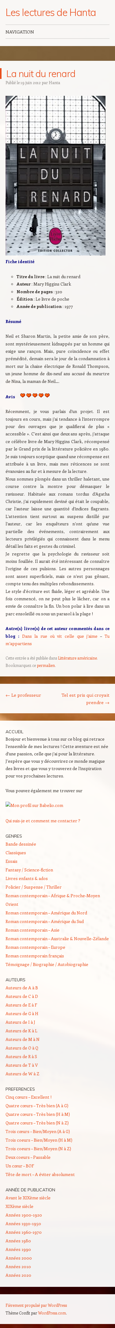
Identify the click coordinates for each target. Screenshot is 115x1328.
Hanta (54, 82)
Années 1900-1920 (24, 1215)
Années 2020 (18, 1275)
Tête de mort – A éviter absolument (40, 1174)
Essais (11, 861)
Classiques (16, 852)
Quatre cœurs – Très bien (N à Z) (37, 1123)
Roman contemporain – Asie (32, 930)
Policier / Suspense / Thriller (34, 887)
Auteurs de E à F (21, 1005)
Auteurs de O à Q (22, 1048)
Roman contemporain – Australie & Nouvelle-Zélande (57, 938)
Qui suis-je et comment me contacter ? (43, 821)
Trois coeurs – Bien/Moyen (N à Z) (38, 1148)
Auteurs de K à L (21, 1031)
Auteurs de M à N (23, 1039)
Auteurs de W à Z (22, 1074)
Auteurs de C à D (22, 996)
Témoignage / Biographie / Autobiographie (47, 964)
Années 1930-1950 (23, 1223)
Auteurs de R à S (21, 1056)
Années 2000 (19, 1258)
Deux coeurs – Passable (28, 1157)
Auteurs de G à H (22, 1013)
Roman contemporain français (35, 956)
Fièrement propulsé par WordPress (36, 1305)
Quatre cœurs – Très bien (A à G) (37, 1105)
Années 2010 (18, 1266)
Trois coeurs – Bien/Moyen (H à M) (39, 1140)
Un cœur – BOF (20, 1166)
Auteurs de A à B (22, 988)
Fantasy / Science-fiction (29, 870)
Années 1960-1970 (24, 1232)
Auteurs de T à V (22, 1065)
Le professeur (23, 695)
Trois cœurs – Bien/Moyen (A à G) (38, 1131)
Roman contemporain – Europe (35, 947)
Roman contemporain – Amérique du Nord (46, 913)
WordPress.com (52, 1312)
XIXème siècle (19, 1206)
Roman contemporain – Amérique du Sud (45, 921)
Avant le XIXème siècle (28, 1198)
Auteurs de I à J (20, 1022)
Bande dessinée (21, 844)
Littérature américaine (77, 657)
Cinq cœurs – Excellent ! (29, 1097)
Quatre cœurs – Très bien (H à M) (38, 1114)
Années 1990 (18, 1249)
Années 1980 (18, 1241)
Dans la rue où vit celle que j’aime (60, 636)
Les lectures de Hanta (51, 12)
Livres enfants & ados (27, 878)
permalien (46, 665)
